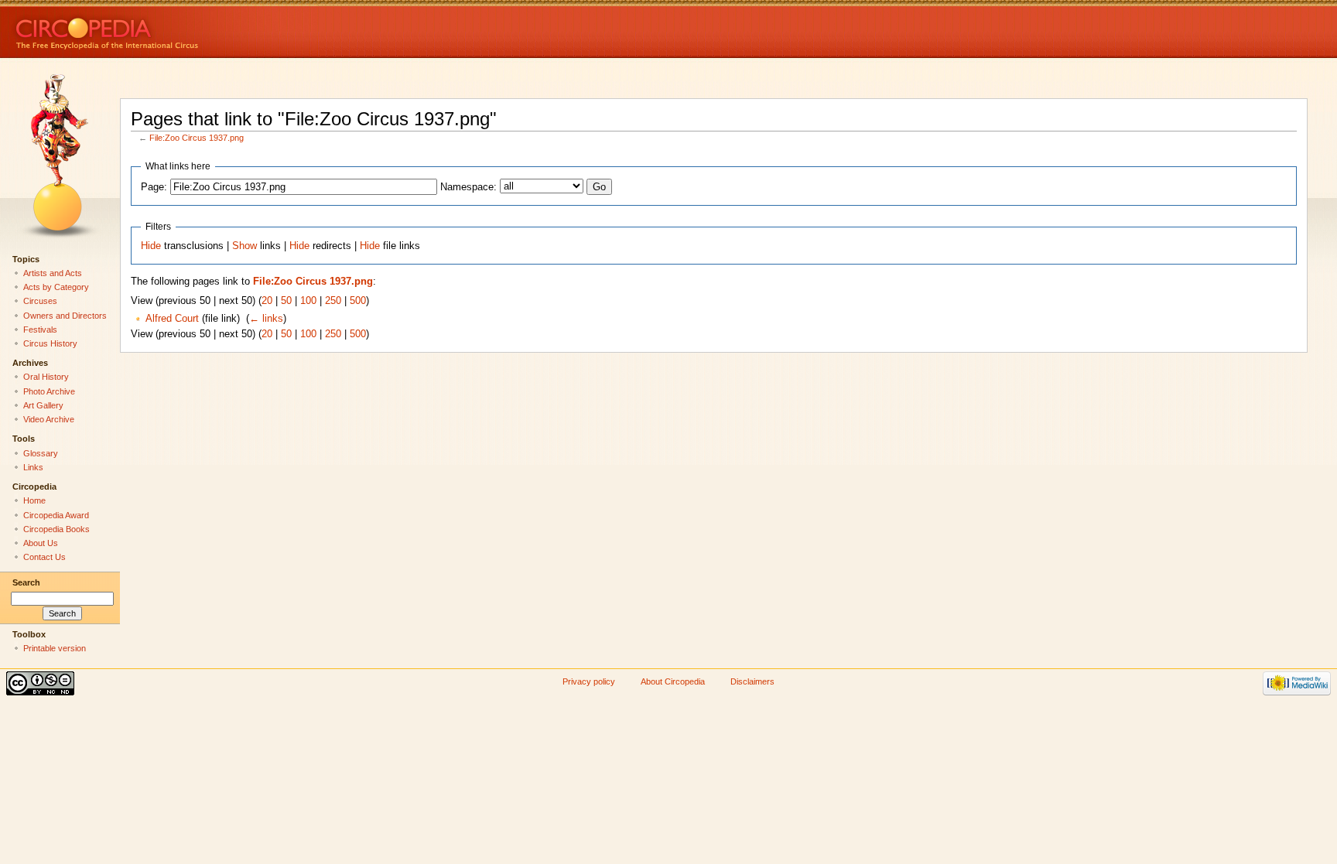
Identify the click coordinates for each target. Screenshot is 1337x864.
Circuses (40, 301)
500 (358, 300)
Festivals (40, 329)
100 (308, 300)
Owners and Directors (65, 315)
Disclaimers (752, 681)
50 (286, 300)
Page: (154, 187)
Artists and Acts (52, 273)
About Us (40, 543)
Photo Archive (49, 391)
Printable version (54, 648)
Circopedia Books (56, 529)
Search (26, 582)
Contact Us (44, 557)
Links (33, 467)
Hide (151, 246)
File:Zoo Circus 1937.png (196, 137)
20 (267, 300)
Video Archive (48, 419)
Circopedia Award (56, 515)
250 (333, 300)
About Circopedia (673, 681)
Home (34, 500)
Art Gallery (43, 405)
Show (244, 246)
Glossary (40, 453)
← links (266, 318)
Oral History (46, 376)
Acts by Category (56, 287)
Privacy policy (588, 681)
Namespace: (468, 187)
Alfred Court (172, 318)
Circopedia (159, 29)
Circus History (50, 343)
